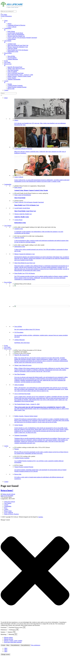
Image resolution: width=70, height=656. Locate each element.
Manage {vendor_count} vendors (13, 640)
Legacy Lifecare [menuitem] (12, 26)
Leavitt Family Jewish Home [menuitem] (15, 33)
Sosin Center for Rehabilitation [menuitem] (16, 34)
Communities (7, 184)
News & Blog (8, 282)
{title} (5, 648)
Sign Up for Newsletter (7, 495)
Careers (6, 446)
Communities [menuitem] (7, 29)
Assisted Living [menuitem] (12, 43)
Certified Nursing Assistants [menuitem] (15, 85)
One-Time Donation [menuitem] (13, 70)
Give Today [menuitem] (7, 62)
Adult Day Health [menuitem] (12, 48)
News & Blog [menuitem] (8, 53)
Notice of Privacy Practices (11, 514)
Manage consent (5, 654)
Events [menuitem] (6, 60)
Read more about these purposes (13, 642)
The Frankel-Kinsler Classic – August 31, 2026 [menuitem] (20, 74)
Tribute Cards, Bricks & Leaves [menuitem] (16, 68)
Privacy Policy (8, 511)
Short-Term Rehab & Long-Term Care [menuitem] (18, 45)
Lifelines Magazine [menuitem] (13, 59)
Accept (3, 645)
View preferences (15, 645)
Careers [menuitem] (6, 81)
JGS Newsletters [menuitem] (12, 57)
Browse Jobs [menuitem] (11, 88)
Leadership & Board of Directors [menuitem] (16, 25)
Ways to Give (7, 348)
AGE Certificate (8, 512)
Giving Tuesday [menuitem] (12, 78)
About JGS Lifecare (9, 501)
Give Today (4, 14)
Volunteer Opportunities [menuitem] (14, 79)
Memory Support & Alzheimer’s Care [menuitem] (18, 47)
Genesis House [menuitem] (12, 39)
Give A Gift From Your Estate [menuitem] (16, 73)
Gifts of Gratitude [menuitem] (12, 71)
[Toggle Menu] (1, 95)
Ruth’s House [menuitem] (11, 31)
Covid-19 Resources (6, 16)
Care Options (7, 225)
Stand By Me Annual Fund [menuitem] (15, 67)
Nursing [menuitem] (10, 84)
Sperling (40, 517)
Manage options (8, 637)
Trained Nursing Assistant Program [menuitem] (17, 87)
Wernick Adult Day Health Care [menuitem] (16, 36)
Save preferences (25, 645)
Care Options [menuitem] (7, 41)
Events (6, 345)
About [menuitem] (6, 21)
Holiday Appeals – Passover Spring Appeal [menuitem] (19, 76)
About (6, 98)
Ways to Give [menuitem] (7, 64)
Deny (8, 645)
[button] (1, 13)
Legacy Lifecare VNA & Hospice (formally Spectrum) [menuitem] (22, 37)
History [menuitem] (10, 23)
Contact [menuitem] (6, 90)
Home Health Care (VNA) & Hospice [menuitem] (18, 50)
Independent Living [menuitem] (13, 51)
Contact (6, 481)
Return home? (7, 490)
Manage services (8, 639)
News (5, 508)
